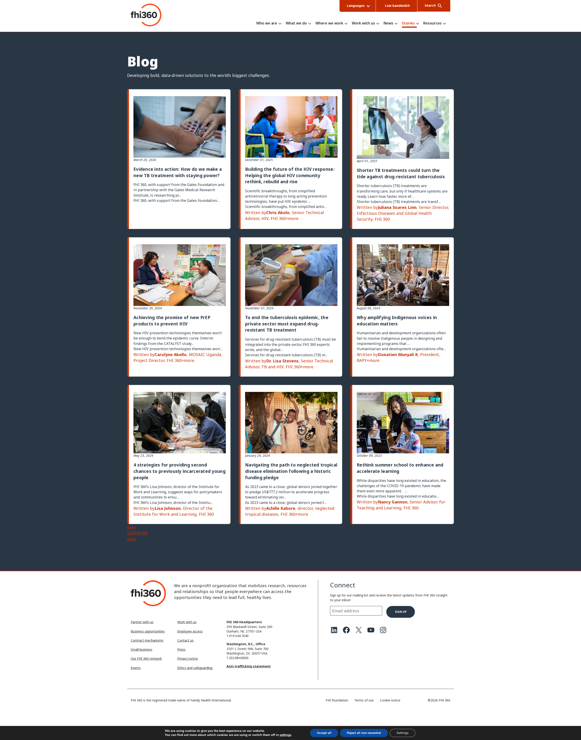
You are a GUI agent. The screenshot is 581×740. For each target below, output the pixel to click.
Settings (402, 733)
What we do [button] (296, 23)
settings (285, 735)
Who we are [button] (266, 23)
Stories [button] (408, 23)
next (131, 539)
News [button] (388, 23)
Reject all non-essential (364, 733)
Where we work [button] (329, 23)
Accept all (324, 733)
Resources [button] (432, 23)
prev (131, 527)
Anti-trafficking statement (248, 666)
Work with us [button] (363, 23)
